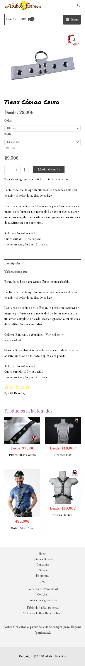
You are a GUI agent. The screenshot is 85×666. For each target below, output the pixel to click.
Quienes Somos (42, 559)
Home (42, 554)
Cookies (42, 594)
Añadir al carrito (48, 169)
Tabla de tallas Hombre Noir (42, 613)
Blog (42, 581)
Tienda (42, 570)
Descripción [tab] (12, 263)
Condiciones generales (42, 600)
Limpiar (9, 148)
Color (8, 120)
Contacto (42, 565)
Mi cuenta (42, 576)
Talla (8, 134)
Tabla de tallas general (43, 608)
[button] (79, 5)
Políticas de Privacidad (42, 589)
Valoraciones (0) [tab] (15, 272)
